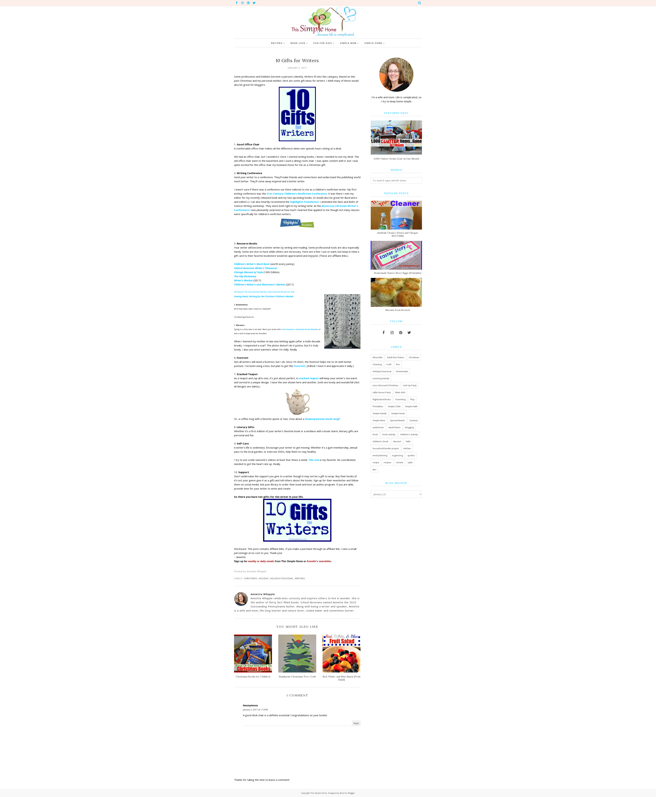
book (375, 434)
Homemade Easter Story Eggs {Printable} (397, 272)
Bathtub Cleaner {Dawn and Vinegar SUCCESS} (397, 234)
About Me (377, 357)
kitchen (407, 448)
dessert (397, 441)
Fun (398, 364)
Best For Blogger (347, 793)
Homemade (402, 371)
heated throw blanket (307, 329)
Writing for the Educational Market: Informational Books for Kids (264, 291)
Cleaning (377, 364)
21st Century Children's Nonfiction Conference (297, 193)
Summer (413, 420)
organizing (397, 455)
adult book (378, 427)
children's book (380, 441)
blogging (409, 427)
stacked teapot (308, 378)
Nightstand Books (382, 399)
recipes (387, 462)
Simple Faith (411, 406)
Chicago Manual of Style (249, 272)
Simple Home (398, 413)
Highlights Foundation (304, 201)
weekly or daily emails (261, 561)
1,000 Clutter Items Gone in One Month (396, 158)
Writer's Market (243, 280)
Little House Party (382, 392)
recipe (376, 462)
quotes (411, 455)
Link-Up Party (410, 385)
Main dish (400, 392)
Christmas (250, 578)
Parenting (400, 399)
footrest (299, 366)
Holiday (264, 578)
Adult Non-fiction (395, 357)
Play (412, 399)
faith (408, 441)
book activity (388, 434)
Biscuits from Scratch (397, 310)
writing (300, 578)
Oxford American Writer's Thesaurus (255, 268)
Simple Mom (379, 420)
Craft (388, 364)
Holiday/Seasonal (281, 578)
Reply (356, 723)
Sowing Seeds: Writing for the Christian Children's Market (263, 296)
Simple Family (380, 413)
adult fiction (394, 427)
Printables (378, 406)
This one (313, 460)
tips (374, 469)
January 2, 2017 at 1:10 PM (255, 709)
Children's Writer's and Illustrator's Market (259, 284)
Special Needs (397, 420)
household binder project (386, 448)
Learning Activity (381, 378)
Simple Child (394, 406)
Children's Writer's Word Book (252, 264)
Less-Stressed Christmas (385, 385)
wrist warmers (288, 329)
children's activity (409, 434)
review (399, 462)
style (410, 462)
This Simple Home (318, 793)
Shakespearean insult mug (322, 419)
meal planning (380, 455)
